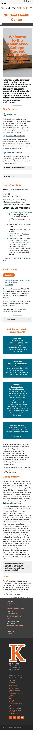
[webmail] (2, 3)
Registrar (11, 697)
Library (11, 695)
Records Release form (12, 503)
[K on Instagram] (15, 719)
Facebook (10, 633)
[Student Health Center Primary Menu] (1, 24)
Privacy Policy (12, 712)
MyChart (6, 204)
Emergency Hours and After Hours (15, 608)
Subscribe (9, 275)
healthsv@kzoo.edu (13, 605)
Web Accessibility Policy (15, 710)
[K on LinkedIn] (19, 719)
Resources (27, 258)
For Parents (12, 700)
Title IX (11, 705)
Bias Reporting (13, 706)
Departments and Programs (16, 693)
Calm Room (15, 301)
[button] (17, 319)
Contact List (12, 680)
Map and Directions (14, 688)
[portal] (5, 3)
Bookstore (11, 698)
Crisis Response (13, 702)
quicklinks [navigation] (27, 1)
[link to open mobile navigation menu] (31, 8)
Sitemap (11, 687)
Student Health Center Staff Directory (16, 625)
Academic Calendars (14, 690)
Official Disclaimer (13, 713)
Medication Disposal (17, 425)
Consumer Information (15, 708)
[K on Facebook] (11, 719)
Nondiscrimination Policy (15, 703)
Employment (12, 692)
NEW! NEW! (9, 285)
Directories (12, 682)
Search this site (13, 685)
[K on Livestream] (22, 719)
